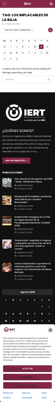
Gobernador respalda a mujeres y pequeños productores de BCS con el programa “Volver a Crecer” (33, 244)
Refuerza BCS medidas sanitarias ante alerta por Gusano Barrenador (33, 199)
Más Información (15, 160)
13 (27, 320)
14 (35, 320)
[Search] (51, 4)
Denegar (27, 377)
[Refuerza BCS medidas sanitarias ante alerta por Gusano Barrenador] (6, 200)
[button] (50, 330)
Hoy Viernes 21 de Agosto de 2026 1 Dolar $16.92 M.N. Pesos (33, 180)
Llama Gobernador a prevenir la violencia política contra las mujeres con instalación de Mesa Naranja (33, 268)
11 (13, 320)
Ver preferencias (27, 385)
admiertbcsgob (25, 185)
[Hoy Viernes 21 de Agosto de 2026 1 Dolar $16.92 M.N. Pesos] (6, 182)
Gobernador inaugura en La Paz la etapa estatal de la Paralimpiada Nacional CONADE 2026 (32, 221)
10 (6, 320)
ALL (4, 40)
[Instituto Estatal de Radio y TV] (28, 4)
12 (20, 320)
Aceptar (27, 368)
